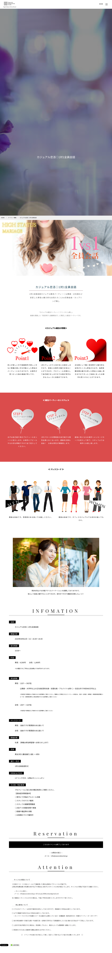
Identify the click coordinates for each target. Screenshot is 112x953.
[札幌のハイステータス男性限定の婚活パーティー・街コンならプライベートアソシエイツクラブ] (9, 3)
